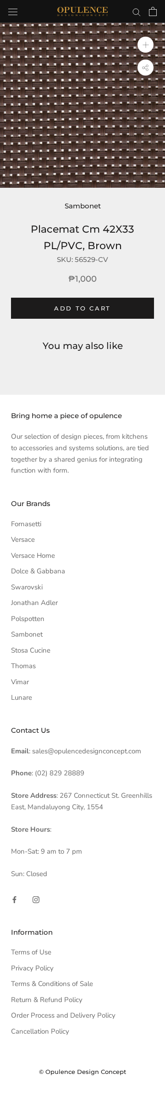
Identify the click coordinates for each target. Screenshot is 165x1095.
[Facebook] (14, 899)
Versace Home (33, 555)
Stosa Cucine (30, 650)
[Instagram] (36, 899)
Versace (23, 539)
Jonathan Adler (34, 602)
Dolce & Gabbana (38, 571)
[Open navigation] (12, 11)
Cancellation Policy (40, 1031)
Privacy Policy (32, 968)
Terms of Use (31, 952)
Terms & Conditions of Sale (52, 983)
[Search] (136, 12)
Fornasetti (26, 523)
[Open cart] (153, 11)
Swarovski (27, 587)
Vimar (20, 681)
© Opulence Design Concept (82, 1071)
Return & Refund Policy (46, 999)
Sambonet (83, 206)
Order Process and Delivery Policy (63, 1015)
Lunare (21, 697)
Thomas (23, 665)
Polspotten (27, 618)
